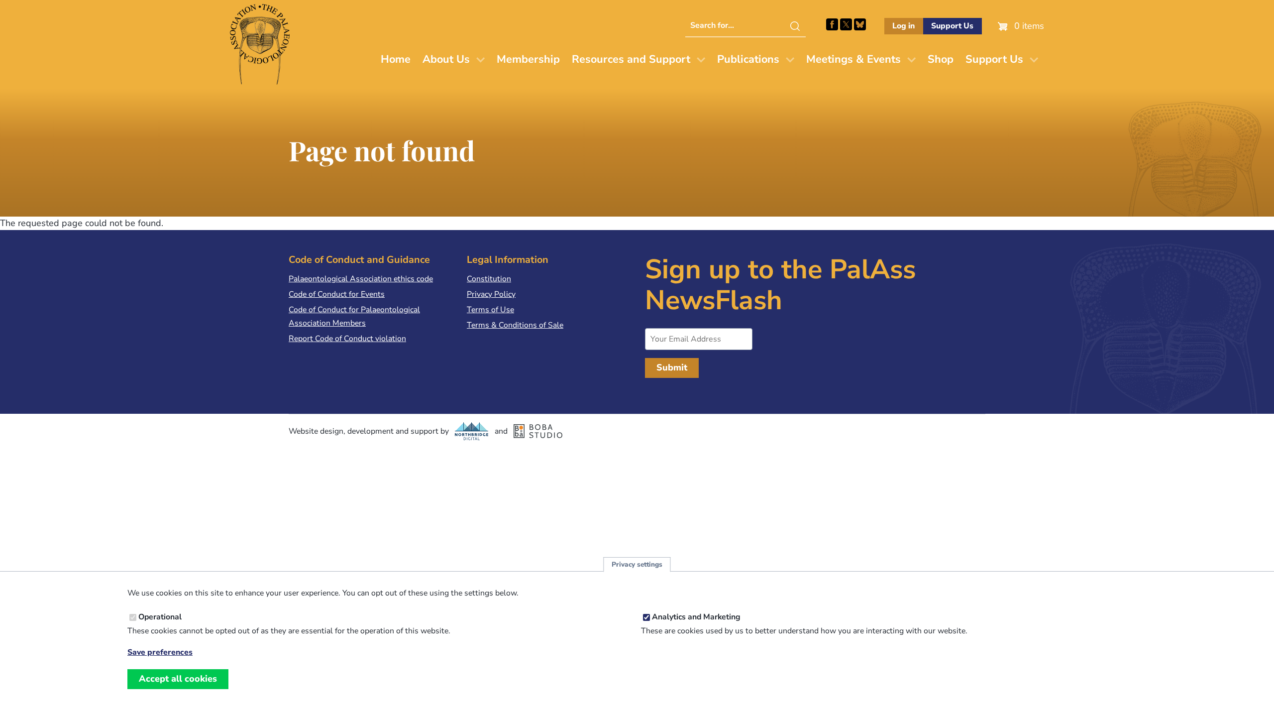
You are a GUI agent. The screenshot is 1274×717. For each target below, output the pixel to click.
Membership (528, 59)
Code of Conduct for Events (337, 294)
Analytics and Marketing (696, 616)
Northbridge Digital (472, 431)
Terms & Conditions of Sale (515, 325)
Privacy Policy (491, 294)
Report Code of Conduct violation (347, 338)
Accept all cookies (178, 679)
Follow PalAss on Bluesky (860, 24)
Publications (748, 59)
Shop (941, 59)
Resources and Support (631, 59)
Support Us (952, 25)
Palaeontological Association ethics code (361, 278)
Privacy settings (637, 564)
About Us (446, 59)
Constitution (489, 278)
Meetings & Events (853, 59)
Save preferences (160, 652)
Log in (903, 25)
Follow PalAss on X (846, 24)
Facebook (832, 24)
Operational (160, 616)
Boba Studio (538, 431)
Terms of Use (490, 309)
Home (396, 59)
